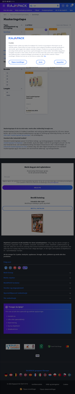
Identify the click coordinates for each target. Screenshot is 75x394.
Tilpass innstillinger (17, 62)
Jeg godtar (60, 62)
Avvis (40, 62)
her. (45, 56)
